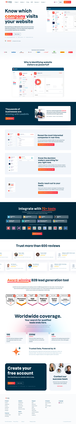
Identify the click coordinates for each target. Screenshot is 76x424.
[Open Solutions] (24, 2)
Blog (32, 402)
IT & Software (20, 402)
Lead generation (8, 414)
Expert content (34, 405)
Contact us (34, 415)
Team (46, 404)
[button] (38, 82)
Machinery (20, 404)
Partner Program (48, 405)
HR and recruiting (21, 408)
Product (6, 402)
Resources (34, 404)
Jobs (46, 407)
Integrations (7, 404)
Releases (33, 408)
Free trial (6, 408)
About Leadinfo (48, 402)
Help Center (34, 410)
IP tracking (7, 416)
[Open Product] (18, 2)
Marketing (20, 413)
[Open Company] (45, 2)
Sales (19, 414)
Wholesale (20, 407)
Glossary (33, 413)
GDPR (33, 407)
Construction (20, 405)
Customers (7, 407)
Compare (6, 410)
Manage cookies (33, 421)
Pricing (6, 405)
